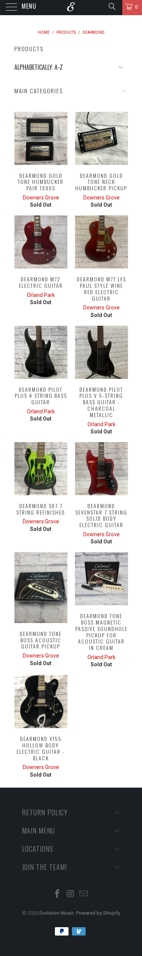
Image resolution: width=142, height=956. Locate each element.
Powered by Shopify (98, 913)
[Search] (111, 6)
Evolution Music (56, 913)
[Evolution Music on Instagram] (70, 894)
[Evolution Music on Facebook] (57, 894)
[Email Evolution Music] (83, 894)
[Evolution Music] (71, 7)
